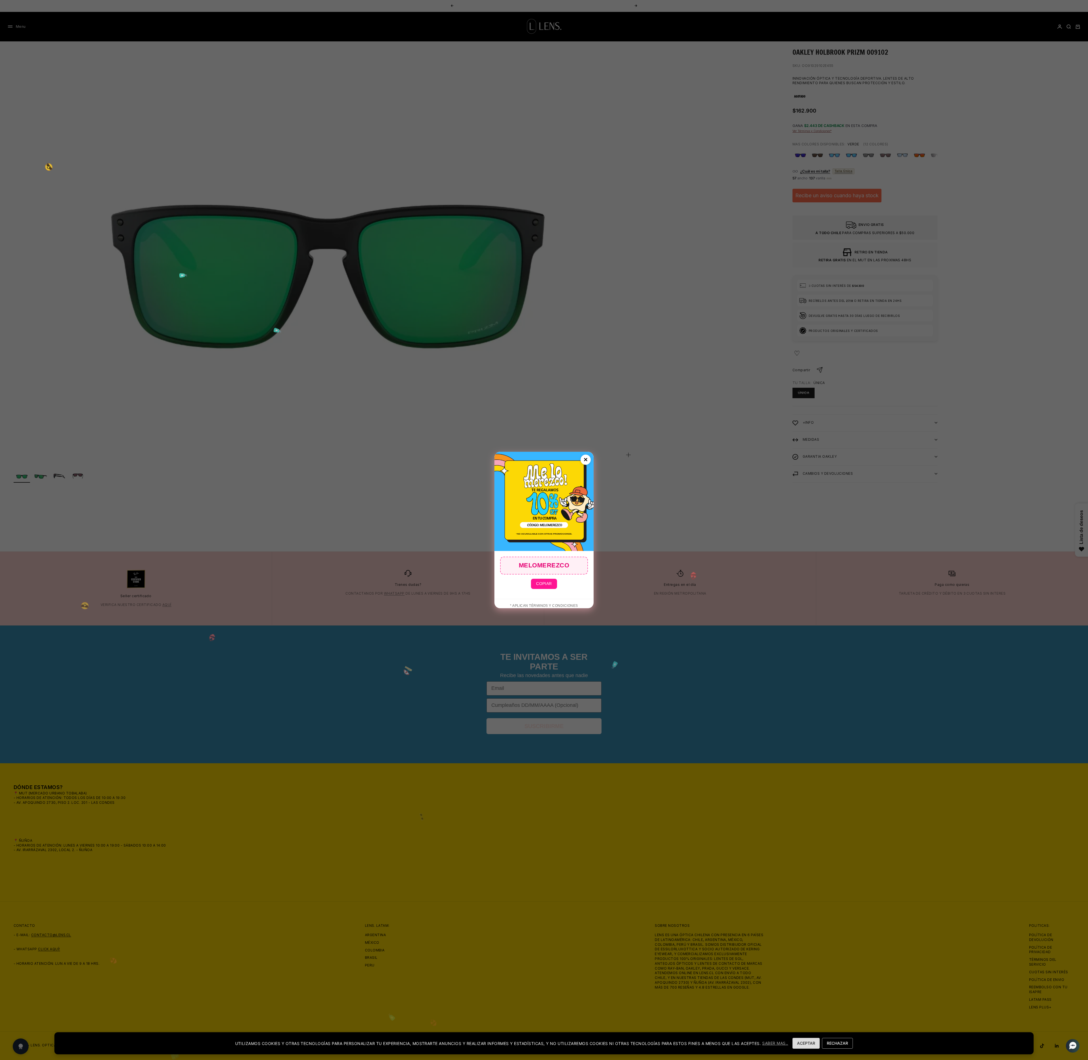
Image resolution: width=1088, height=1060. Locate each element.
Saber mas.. (775, 1043)
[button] (1071, 1045)
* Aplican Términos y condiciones (544, 606)
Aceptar (806, 1043)
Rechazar (837, 1043)
